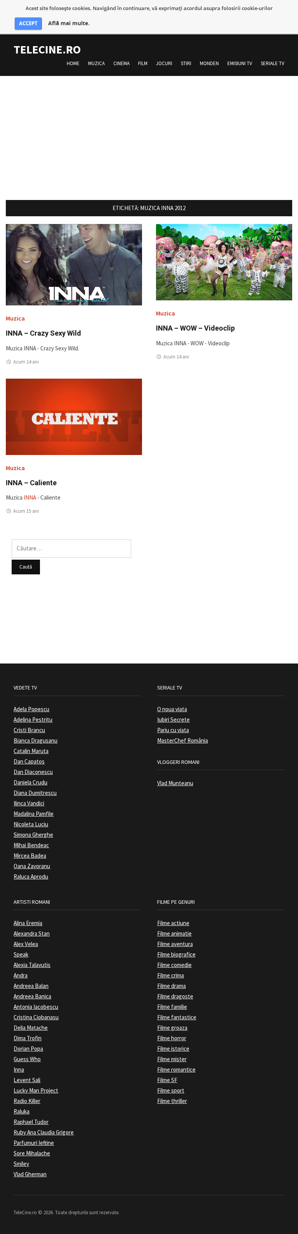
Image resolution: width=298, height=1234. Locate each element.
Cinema (121, 63)
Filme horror (171, 1038)
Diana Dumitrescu (35, 792)
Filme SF (167, 1080)
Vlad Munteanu (175, 783)
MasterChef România (182, 740)
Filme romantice (176, 1069)
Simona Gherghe (33, 834)
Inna (19, 1069)
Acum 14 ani (26, 361)
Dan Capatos (29, 761)
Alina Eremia (28, 923)
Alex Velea (26, 944)
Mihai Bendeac (31, 845)
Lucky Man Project (36, 1090)
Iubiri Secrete (173, 719)
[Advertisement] (149, 130)
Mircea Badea (30, 855)
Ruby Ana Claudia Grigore (44, 1132)
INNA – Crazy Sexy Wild (43, 333)
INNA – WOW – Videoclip (195, 328)
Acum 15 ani (26, 511)
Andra (21, 975)
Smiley (21, 1163)
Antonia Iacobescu (36, 1006)
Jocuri (164, 63)
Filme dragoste (175, 996)
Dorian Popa (28, 1048)
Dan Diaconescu (33, 772)
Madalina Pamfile (34, 813)
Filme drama (171, 985)
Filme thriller (172, 1101)
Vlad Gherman (30, 1174)
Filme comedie (174, 965)
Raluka (21, 1111)
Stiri (186, 63)
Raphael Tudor (31, 1121)
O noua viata (172, 709)
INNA (30, 497)
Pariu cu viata (173, 730)
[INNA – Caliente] (74, 416)
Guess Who (27, 1059)
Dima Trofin (28, 1038)
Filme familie (172, 1006)
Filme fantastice (176, 1017)
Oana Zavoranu (32, 866)
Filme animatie (174, 933)
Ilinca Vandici (29, 803)
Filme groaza (172, 1027)
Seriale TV (272, 63)
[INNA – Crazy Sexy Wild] (74, 264)
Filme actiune (173, 923)
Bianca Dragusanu (35, 740)
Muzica (96, 63)
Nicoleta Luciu (31, 824)
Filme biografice (176, 954)
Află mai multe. (69, 23)
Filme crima (170, 975)
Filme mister (172, 1059)
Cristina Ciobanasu (36, 1017)
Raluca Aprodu (31, 876)
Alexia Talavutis (32, 965)
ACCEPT (28, 23)
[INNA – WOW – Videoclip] (224, 262)
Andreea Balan (31, 985)
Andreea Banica (32, 996)
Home (73, 63)
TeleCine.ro (47, 49)
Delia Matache (31, 1027)
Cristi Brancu (29, 730)
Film (142, 63)
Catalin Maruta (31, 751)
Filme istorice (173, 1048)
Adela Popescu (31, 709)
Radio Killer (27, 1101)
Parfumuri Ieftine (34, 1142)
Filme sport (170, 1090)
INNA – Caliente (31, 483)
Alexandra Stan (32, 933)
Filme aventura (175, 944)
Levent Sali (27, 1080)
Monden (209, 63)
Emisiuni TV (239, 63)
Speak (21, 954)
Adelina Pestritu (33, 719)
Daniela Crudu (30, 782)
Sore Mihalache (32, 1153)
